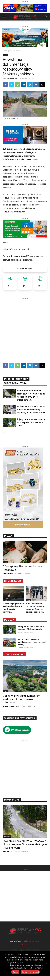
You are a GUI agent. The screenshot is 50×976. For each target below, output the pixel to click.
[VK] (36, 84)
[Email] (42, 84)
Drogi (28, 600)
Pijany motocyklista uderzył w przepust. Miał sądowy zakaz (31, 422)
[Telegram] (30, 84)
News (18, 50)
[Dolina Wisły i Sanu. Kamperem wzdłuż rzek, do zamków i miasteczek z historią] (25, 676)
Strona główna (8, 50)
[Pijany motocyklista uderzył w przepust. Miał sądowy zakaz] (9, 422)
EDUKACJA (6, 413)
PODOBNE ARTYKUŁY (16, 379)
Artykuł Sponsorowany (11, 706)
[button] (4, 16)
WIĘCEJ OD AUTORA (15, 383)
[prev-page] (4, 432)
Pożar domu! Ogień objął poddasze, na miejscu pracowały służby (32, 642)
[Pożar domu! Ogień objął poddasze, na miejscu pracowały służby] (9, 642)
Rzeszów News (12, 79)
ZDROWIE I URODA (14, 654)
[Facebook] (5, 84)
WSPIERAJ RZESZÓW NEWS (19, 718)
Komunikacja (12, 581)
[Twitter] (11, 84)
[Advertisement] (25, 325)
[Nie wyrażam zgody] (46, 963)
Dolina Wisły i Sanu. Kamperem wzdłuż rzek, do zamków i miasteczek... (21, 699)
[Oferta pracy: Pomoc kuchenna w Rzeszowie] (25, 552)
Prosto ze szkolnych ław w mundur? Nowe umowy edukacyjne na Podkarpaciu (31, 409)
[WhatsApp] (17, 84)
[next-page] (8, 432)
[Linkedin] (23, 84)
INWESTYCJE (11, 799)
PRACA (8, 535)
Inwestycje (6, 397)
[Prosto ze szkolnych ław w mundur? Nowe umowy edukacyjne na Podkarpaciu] (9, 409)
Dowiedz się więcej (30, 972)
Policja (9, 619)
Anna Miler (7, 851)
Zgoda (15, 972)
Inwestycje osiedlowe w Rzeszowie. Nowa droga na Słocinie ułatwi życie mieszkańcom (25, 844)
